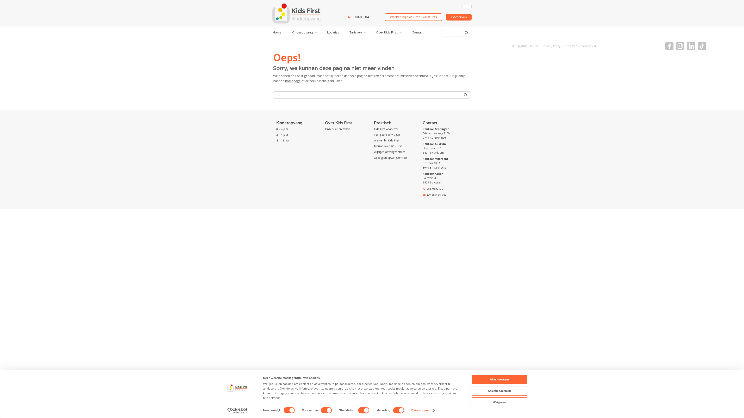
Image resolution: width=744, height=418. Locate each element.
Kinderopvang (302, 32)
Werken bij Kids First (386, 140)
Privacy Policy (551, 46)
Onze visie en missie (337, 129)
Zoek (466, 33)
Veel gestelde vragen (387, 134)
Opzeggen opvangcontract (390, 157)
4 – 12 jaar (283, 140)
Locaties (333, 32)
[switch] (326, 410)
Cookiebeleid (588, 46)
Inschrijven (459, 17)
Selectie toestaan (499, 390)
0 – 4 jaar (282, 129)
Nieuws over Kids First (388, 146)
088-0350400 (363, 17)
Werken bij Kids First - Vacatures (413, 17)
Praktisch (382, 123)
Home (276, 32)
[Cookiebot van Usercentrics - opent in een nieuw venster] (237, 410)
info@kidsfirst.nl (436, 195)
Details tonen (420, 410)
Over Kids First (387, 32)
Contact (418, 32)
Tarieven (356, 32)
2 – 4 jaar (282, 134)
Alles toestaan (499, 379)
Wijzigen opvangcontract (389, 152)
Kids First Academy (386, 129)
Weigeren (499, 402)
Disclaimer (570, 46)
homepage (293, 81)
